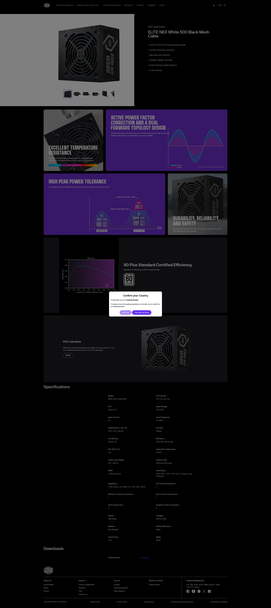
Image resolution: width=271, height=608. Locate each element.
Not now (125, 312)
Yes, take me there (142, 312)
